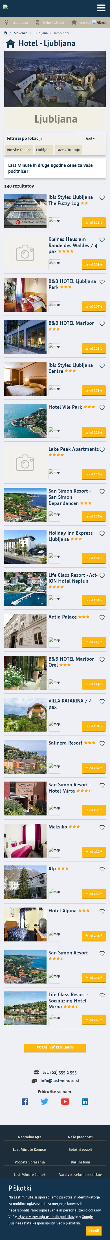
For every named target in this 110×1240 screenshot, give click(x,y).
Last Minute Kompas (30, 1149)
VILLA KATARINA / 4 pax (70, 704)
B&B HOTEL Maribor (71, 323)
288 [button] (93, 851)
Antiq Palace (63, 616)
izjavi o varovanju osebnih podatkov (45, 1217)
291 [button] (93, 935)
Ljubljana (44, 149)
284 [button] (93, 810)
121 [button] (93, 222)
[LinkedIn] (85, 1102)
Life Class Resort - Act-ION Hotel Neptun (73, 578)
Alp (53, 868)
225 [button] (93, 348)
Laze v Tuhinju (68, 149)
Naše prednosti (80, 1137)
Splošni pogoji (80, 1149)
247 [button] (93, 516)
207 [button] (93, 306)
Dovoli (93, 1230)
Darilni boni (80, 1162)
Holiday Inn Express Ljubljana (71, 536)
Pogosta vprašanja (30, 1162)
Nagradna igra (29, 1137)
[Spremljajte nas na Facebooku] (25, 1102)
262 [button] (93, 558)
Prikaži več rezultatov (55, 1047)
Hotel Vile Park (66, 407)
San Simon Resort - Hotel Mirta (70, 787)
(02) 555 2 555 (63, 1072)
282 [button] (93, 767)
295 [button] (93, 1019)
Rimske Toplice (19, 149)
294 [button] (93, 977)
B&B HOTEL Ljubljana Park (72, 284)
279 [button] (93, 684)
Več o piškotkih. (68, 1223)
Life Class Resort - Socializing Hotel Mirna (68, 1000)
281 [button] (93, 726)
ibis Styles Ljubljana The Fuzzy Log (71, 200)
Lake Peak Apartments (74, 449)
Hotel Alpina (63, 910)
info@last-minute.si (60, 1080)
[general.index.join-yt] (65, 1102)
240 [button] (93, 474)
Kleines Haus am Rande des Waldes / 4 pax (73, 245)
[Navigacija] (101, 8)
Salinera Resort (66, 742)
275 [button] (93, 641)
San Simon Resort (68, 952)
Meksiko (59, 826)
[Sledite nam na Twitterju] (44, 1102)
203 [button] (93, 264)
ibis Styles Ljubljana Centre (71, 368)
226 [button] (93, 432)
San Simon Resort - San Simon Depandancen (70, 497)
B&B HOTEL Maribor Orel (71, 662)
